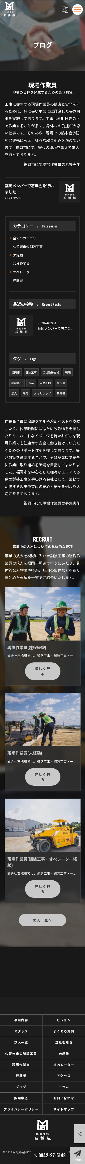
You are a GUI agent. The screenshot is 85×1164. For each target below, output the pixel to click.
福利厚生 (17, 383)
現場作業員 (21, 263)
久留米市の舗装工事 (28, 246)
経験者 (18, 280)
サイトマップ (64, 1109)
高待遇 (61, 383)
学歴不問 (45, 383)
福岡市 (15, 372)
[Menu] (77, 9)
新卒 (31, 383)
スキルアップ (42, 393)
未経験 (18, 254)
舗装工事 (31, 372)
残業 (25, 393)
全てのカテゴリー (26, 237)
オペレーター (23, 271)
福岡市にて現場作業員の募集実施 (52, 164)
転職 (68, 372)
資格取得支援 (51, 372)
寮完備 (61, 393)
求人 (14, 393)
